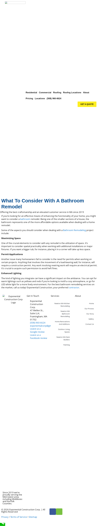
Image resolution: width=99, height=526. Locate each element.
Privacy (5, 516)
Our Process (89, 308)
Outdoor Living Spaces (64, 330)
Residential (31, 92)
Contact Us (89, 324)
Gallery (91, 319)
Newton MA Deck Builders (63, 338)
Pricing (29, 98)
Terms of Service (18, 516)
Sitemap (33, 516)
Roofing (57, 92)
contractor (74, 287)
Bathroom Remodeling (74, 230)
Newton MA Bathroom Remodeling (65, 314)
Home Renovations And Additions (62, 322)
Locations (40, 98)
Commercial (45, 92)
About (86, 92)
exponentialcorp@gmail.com (44, 325)
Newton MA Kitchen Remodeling (62, 304)
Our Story (90, 314)
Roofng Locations (72, 92)
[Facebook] (53, 511)
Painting (66, 345)
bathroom (25, 219)
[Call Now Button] (2, 524)
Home (91, 303)
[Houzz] (59, 511)
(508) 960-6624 (54, 98)
